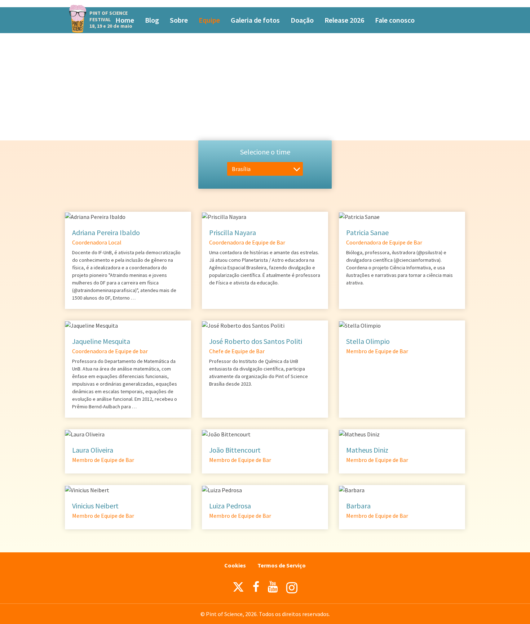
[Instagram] (291, 588)
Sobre (179, 19)
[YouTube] (273, 587)
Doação (302, 19)
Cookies (235, 565)
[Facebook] (256, 587)
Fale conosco (395, 19)
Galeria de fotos (255, 19)
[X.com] (238, 589)
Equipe (209, 19)
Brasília (241, 168)
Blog (152, 19)
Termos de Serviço (281, 565)
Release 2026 (344, 19)
